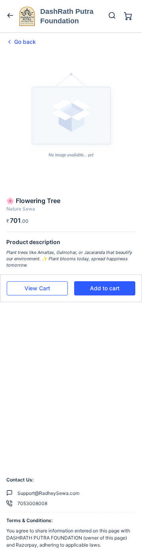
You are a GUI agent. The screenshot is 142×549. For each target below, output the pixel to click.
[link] (71, 42)
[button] (37, 288)
